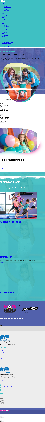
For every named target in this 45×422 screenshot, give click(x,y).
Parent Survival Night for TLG (10, 222)
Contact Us (5, 11)
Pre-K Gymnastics (6, 6)
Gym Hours (5, 9)
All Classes (5, 4)
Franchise (3, 16)
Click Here (1, 325)
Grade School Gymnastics (7, 7)
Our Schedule (6, 8)
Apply (2, 417)
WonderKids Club (6, 257)
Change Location (8, 43)
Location (3, 44)
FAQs (4, 19)
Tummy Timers (6, 24)
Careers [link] (2, 353)
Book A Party (3, 168)
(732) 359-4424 (2, 388)
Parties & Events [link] (3, 351)
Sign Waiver (4, 43)
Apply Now (5, 12)
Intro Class (8, 46)
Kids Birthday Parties (7, 34)
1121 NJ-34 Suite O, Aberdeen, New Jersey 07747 (6, 386)
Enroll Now (4, 46)
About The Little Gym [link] (4, 352)
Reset (0, 416)
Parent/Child (5, 5)
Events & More (6, 15)
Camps (3, 13)
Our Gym (3, 27)
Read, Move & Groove (7, 292)
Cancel (1, 417)
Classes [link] (2, 349)
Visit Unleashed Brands (4, 410)
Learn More (11, 42)
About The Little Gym (7, 37)
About (3, 17)
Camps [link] (2, 350)
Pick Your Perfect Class (5, 42)
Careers (5, 20)
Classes (3, 3)
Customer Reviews (6, 10)
